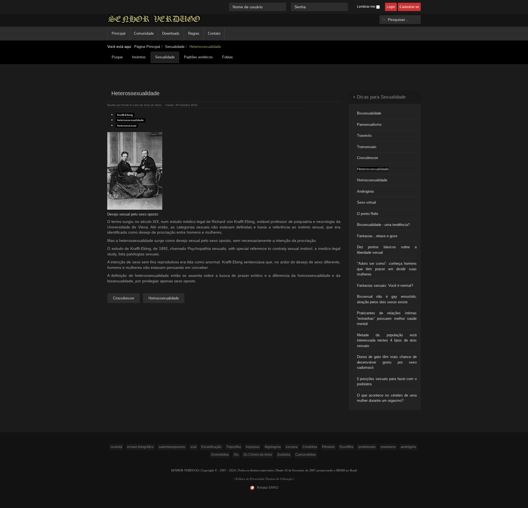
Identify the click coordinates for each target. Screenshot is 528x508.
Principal (118, 33)
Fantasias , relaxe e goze (377, 236)
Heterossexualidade (372, 169)
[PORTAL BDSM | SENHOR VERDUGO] (154, 19)
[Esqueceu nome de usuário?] (289, 7)
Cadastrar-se (409, 7)
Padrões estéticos (198, 57)
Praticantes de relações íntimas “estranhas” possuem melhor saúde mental (387, 318)
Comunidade (144, 33)
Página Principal (147, 47)
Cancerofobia (305, 455)
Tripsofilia (233, 447)
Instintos (139, 57)
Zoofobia (283, 455)
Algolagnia (273, 447)
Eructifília (346, 447)
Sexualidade (175, 47)
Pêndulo (328, 447)
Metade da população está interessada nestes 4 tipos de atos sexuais (387, 340)
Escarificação (211, 447)
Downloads (171, 33)
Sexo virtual (366, 202)
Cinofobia (309, 447)
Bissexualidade (369, 113)
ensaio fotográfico (140, 447)
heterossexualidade (130, 120)
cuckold (116, 447)
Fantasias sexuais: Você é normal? (385, 285)
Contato (214, 33)
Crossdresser (367, 158)
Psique (117, 57)
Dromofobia (220, 455)
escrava (292, 447)
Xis (236, 455)
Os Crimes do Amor (257, 455)
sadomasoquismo (172, 447)
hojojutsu (253, 447)
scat (193, 447)
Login (391, 7)
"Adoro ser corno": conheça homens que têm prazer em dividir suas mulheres (387, 268)
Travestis (364, 135)
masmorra (388, 447)
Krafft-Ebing (125, 114)
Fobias (227, 57)
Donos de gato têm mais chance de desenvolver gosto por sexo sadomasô (387, 362)
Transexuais (366, 147)
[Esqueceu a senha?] (350, 7)
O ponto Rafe (367, 214)
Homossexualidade (372, 180)
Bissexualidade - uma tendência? (383, 225)
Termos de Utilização (279, 478)
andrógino (408, 447)
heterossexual (126, 125)
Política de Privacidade (250, 478)
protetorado (367, 447)
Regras (193, 33)
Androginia (365, 191)
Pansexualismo (369, 124)
